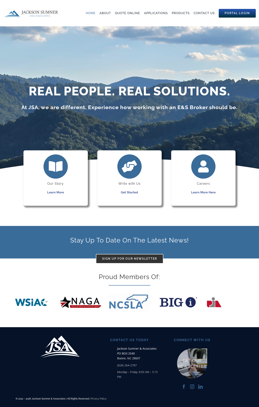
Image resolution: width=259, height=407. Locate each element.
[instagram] (192, 387)
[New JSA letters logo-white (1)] (60, 329)
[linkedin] (200, 387)
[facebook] (184, 387)
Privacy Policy (99, 398)
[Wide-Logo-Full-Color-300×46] (31, 11)
